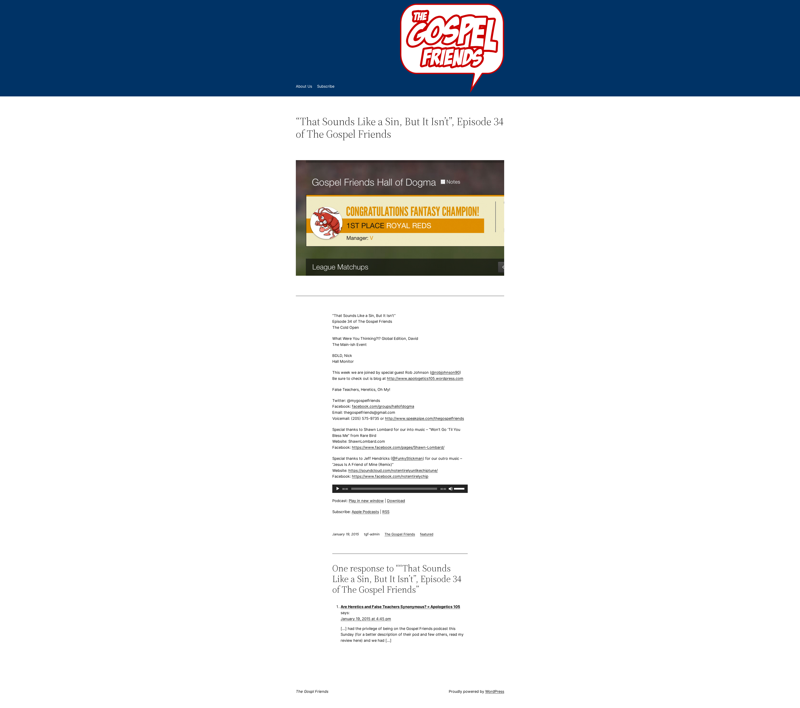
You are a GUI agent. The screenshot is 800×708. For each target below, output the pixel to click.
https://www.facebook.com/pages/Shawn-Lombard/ (398, 447)
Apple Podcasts (365, 512)
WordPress (494, 691)
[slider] (460, 488)
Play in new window (366, 501)
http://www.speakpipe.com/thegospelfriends (424, 418)
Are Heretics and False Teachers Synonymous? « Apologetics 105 (400, 607)
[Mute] (451, 489)
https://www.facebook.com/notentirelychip (390, 476)
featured (426, 534)
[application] (400, 489)
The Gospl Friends (312, 691)
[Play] (338, 489)
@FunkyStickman (407, 458)
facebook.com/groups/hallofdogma (383, 406)
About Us (304, 86)
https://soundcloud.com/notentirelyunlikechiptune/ (393, 470)
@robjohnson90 (445, 372)
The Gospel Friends (400, 534)
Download (396, 501)
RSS (385, 512)
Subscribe (325, 86)
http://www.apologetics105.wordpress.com (425, 378)
